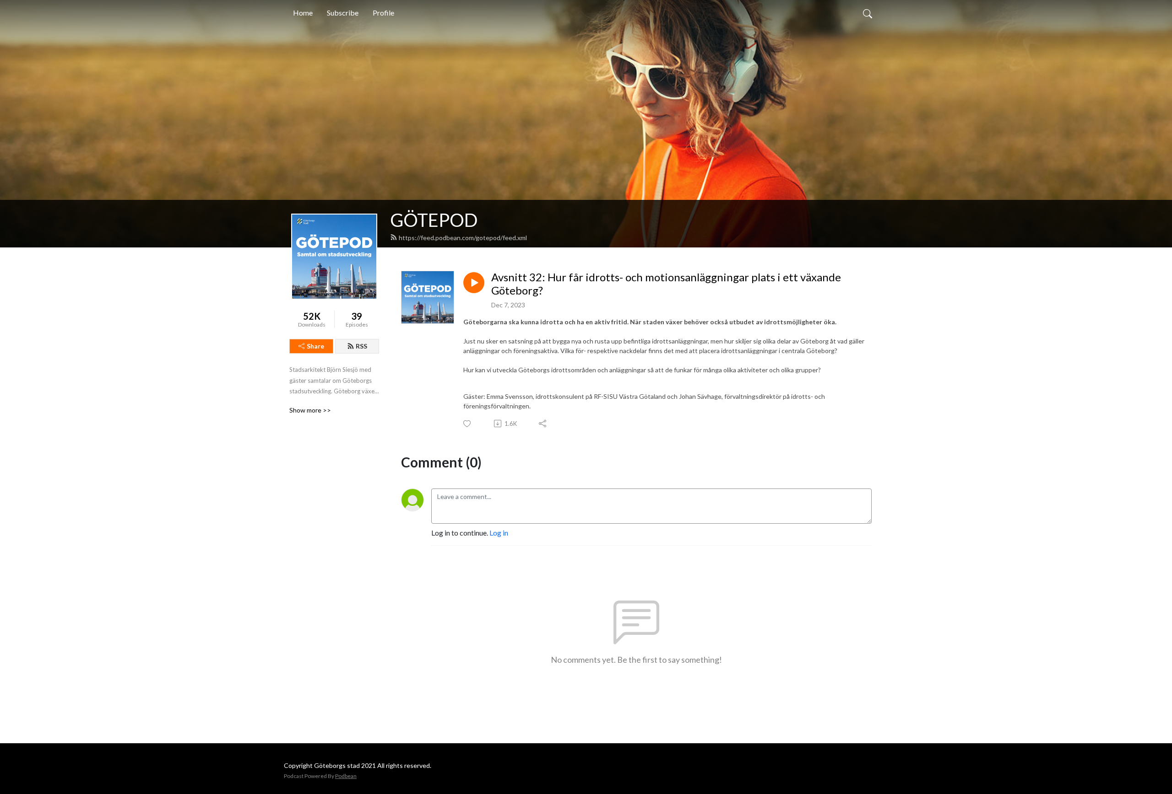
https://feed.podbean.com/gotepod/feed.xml (463, 237)
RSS (361, 346)
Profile (383, 12)
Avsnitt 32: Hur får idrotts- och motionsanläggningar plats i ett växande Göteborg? (666, 284)
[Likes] (467, 424)
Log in (498, 532)
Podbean (346, 776)
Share (315, 346)
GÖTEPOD (434, 220)
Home (303, 12)
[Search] (867, 13)
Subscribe (342, 12)
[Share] (543, 423)
